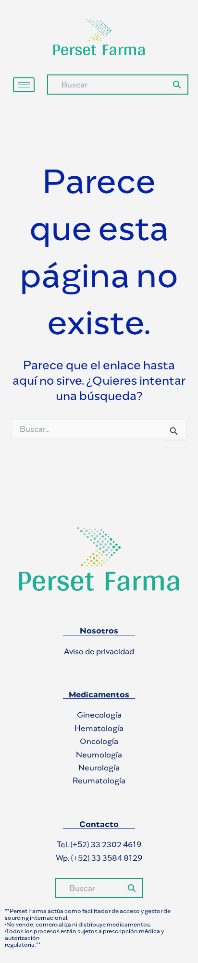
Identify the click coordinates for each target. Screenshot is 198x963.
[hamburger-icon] (24, 84)
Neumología (99, 754)
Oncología (99, 741)
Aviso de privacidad (99, 651)
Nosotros (99, 630)
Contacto (99, 824)
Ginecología (99, 714)
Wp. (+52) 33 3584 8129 (99, 858)
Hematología (99, 728)
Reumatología (99, 780)
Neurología (99, 767)
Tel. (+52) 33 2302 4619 (99, 844)
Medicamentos (99, 694)
